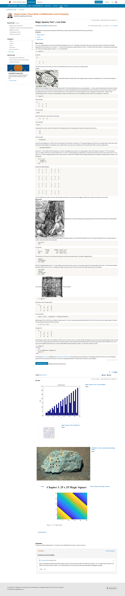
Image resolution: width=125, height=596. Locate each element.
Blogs (61, 5)
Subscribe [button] (21, 9)
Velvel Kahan (16, 30)
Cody (29, 5)
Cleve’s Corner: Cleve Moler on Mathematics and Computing (41, 14)
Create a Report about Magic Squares (100, 486)
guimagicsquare (42, 532)
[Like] (110, 372)
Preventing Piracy (34, 587)
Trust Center (10, 587)
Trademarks (18, 587)
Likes (106, 25)
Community (31, 2)
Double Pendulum (16, 34)
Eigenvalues (21, 47)
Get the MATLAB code (41, 363)
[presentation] (72, 45)
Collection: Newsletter (14, 62)
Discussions (48, 5)
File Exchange (22, 5)
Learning (39, 2)
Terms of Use (54, 587)
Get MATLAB (98, 2)
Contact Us (61, 587)
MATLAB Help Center (19, 2)
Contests (55, 5)
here (54, 545)
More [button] (65, 5)
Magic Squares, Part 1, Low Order (50, 22)
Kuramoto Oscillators (18, 25)
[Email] (108, 375)
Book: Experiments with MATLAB (16, 57)
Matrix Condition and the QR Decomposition (23, 27)
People (21, 45)
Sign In (107, 2)
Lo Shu (38, 37)
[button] (112, 2)
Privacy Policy (25, 587)
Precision (21, 43)
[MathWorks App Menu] (116, 2)
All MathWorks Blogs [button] (11, 9)
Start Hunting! (13, 80)
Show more (11, 51)
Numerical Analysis (21, 49)
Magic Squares (41, 34)
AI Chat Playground (38, 5)
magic (42, 486)
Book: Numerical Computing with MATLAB (19, 59)
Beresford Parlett (16, 32)
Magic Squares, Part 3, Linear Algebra (95, 384)
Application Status (44, 587)
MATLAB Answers (12, 5)
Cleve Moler (44, 25)
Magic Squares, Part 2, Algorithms (71, 425)
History (21, 41)
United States (112, 588)
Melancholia (40, 39)
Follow (115, 372)
